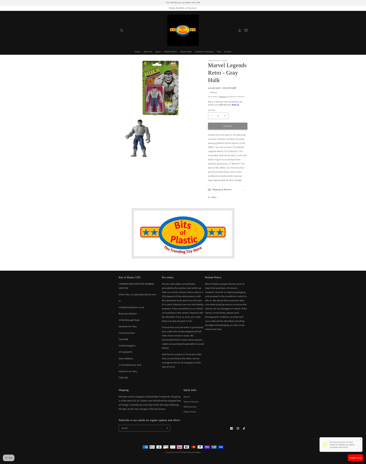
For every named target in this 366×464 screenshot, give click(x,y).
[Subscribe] (167, 428)
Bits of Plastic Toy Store (179, 452)
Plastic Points (190, 411)
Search (187, 396)
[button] (122, 30)
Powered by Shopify (194, 452)
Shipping (222, 96)
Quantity (211, 110)
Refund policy (190, 406)
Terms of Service (191, 401)
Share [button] (214, 197)
